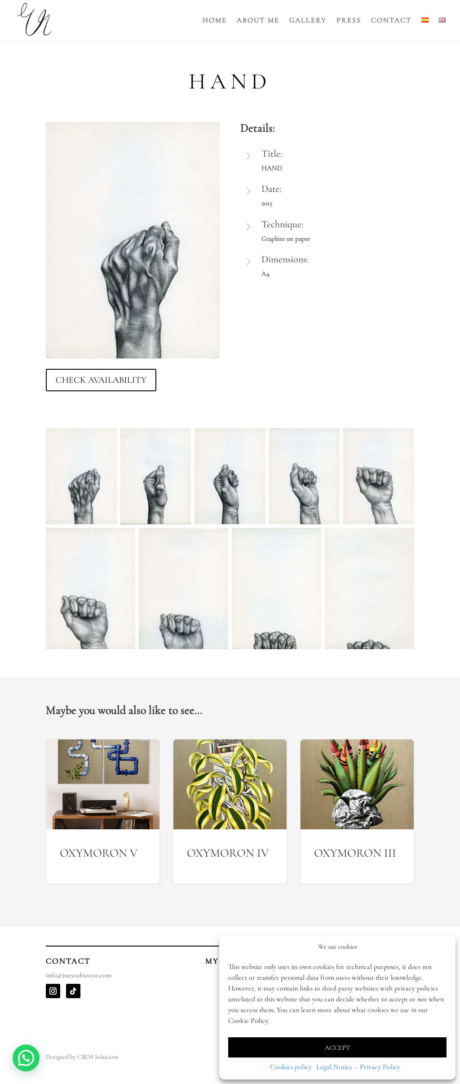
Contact (391, 21)
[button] (26, 1057)
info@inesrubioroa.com (78, 975)
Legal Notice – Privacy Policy (358, 1066)
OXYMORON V (102, 811)
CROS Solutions (98, 1057)
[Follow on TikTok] (73, 991)
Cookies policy (291, 1066)
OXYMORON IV (230, 811)
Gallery (308, 21)
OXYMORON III (357, 811)
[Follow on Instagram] (53, 991)
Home (215, 21)
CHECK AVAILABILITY (101, 380)
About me (258, 21)
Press (348, 21)
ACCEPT (337, 1048)
